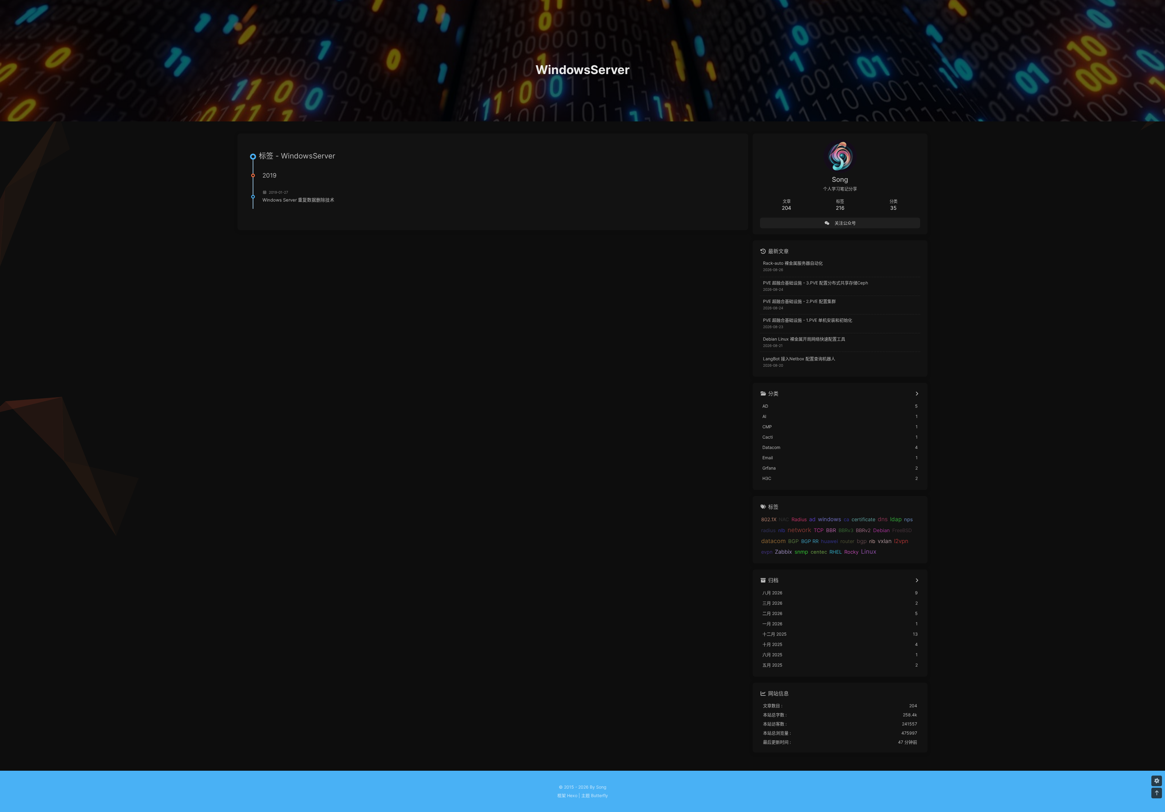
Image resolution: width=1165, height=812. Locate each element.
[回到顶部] (1156, 793)
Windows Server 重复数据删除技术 (298, 200)
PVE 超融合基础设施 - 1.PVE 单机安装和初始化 (807, 320)
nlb (781, 530)
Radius (799, 519)
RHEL (835, 552)
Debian (881, 530)
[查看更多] (917, 394)
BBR (831, 530)
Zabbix (783, 552)
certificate (863, 519)
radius (768, 530)
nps (908, 519)
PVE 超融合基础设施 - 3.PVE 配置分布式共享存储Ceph (815, 282)
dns (883, 519)
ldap (896, 519)
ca (846, 519)
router (847, 541)
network (799, 530)
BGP (793, 541)
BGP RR (810, 541)
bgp (862, 541)
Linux (868, 551)
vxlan (885, 541)
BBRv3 (846, 530)
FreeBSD (902, 530)
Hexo (572, 795)
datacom (773, 541)
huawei (829, 541)
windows (829, 519)
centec (819, 552)
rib (872, 541)
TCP (819, 530)
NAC (784, 519)
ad (812, 519)
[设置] (1156, 781)
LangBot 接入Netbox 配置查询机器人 (799, 358)
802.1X (768, 519)
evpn (766, 552)
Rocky (851, 552)
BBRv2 (863, 530)
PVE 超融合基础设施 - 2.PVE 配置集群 (799, 301)
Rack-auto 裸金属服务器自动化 (793, 263)
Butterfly (599, 795)
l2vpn (901, 541)
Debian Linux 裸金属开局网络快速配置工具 (804, 338)
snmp (801, 552)
